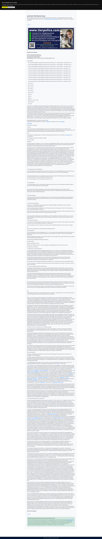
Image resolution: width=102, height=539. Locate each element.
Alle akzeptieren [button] (5, 7)
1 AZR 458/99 (42, 382)
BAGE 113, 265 (60, 382)
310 (63, 379)
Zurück (29, 24)
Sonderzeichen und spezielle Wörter (51, 19)
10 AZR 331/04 (54, 382)
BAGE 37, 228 (60, 417)
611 (48, 400)
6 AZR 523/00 (36, 370)
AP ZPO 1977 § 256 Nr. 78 (34, 371)
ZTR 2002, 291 (45, 377)
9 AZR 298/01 (70, 373)
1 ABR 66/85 (35, 417)
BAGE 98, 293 (54, 414)
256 (57, 363)
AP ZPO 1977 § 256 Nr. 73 (43, 370)
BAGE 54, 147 (40, 417)
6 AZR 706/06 (48, 121)
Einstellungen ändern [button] (11, 7)
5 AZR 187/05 (35, 379)
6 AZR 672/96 (61, 377)
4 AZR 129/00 (49, 414)
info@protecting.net (70, 519)
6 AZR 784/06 (62, 121)
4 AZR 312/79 (55, 417)
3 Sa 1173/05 (67, 134)
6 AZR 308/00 (40, 377)
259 (68, 378)
